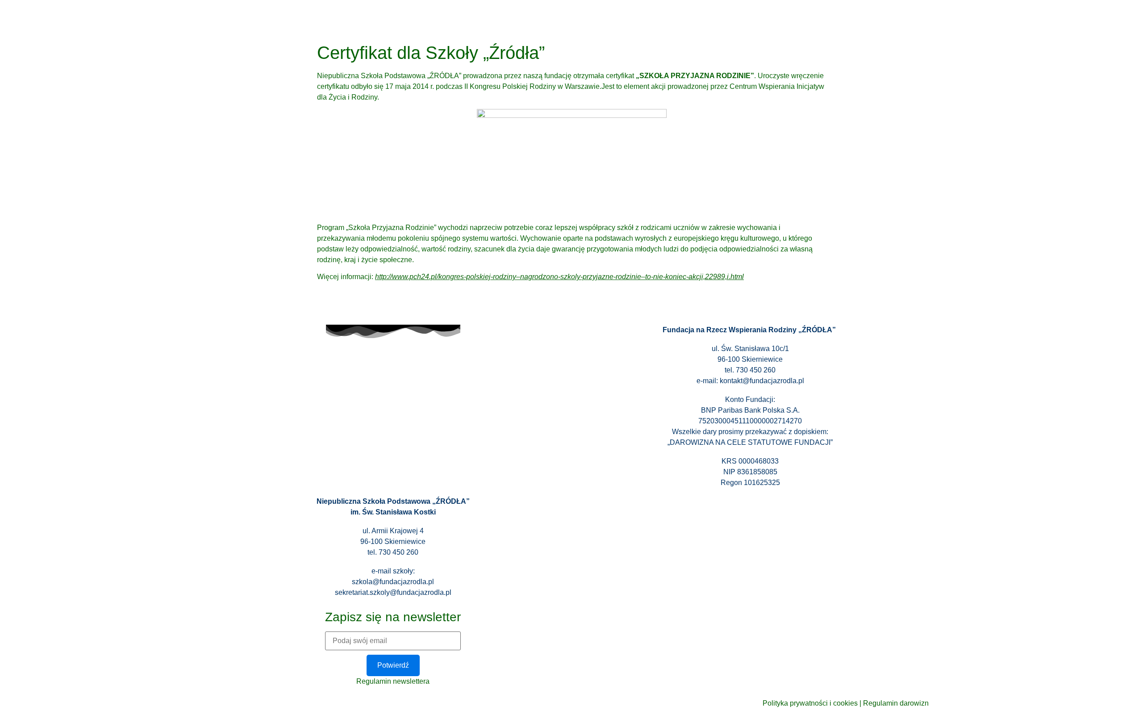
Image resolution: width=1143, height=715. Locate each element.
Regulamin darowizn (896, 703)
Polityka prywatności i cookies (810, 703)
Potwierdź (393, 665)
